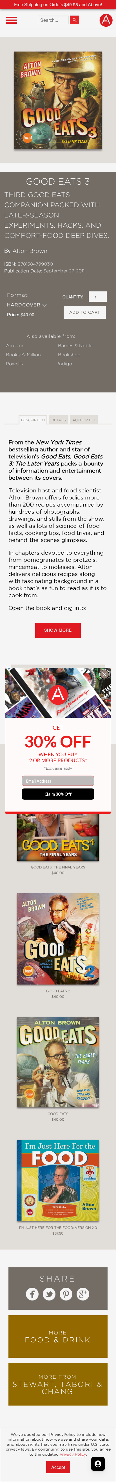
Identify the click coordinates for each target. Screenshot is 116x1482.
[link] (58, 695)
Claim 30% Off (58, 793)
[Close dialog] (104, 674)
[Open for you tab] (98, 1464)
